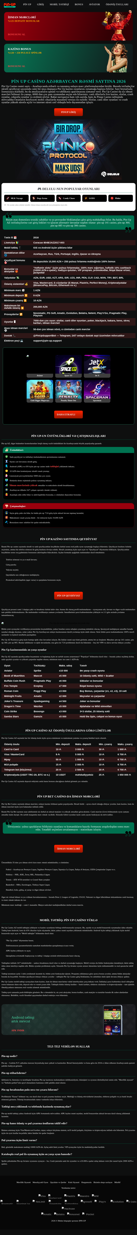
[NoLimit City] (39, 1202)
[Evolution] (117, 1202)
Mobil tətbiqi (59, 4)
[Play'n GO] (101, 1202)
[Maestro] (83, 1196)
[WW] (95, 1196)
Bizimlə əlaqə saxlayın (103, 1182)
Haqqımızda (86, 1182)
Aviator (94, 4)
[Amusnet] (73, 1214)
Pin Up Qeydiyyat (68, 595)
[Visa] (42, 1196)
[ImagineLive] (23, 1202)
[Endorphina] (71, 1202)
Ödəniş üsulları (117, 4)
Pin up (27, 4)
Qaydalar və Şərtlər (58, 1182)
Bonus (79, 4)
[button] (132, 1225)
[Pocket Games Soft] (89, 1214)
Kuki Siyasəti (73, 1182)
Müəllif (117, 1182)
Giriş (40, 4)
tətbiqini (54, 466)
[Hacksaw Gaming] (68, 1209)
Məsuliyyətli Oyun (40, 1182)
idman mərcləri (68, 848)
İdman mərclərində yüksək (24, 485)
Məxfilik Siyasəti (24, 1182)
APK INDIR (17, 1030)
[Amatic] (46, 1214)
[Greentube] (55, 1202)
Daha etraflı (66, 414)
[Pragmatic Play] (7, 1202)
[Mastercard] (55, 1196)
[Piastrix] (69, 1196)
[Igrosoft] (86, 1202)
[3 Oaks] (131, 1202)
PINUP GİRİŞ (68, 112)
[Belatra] (59, 1214)
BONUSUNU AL (16, 34)
